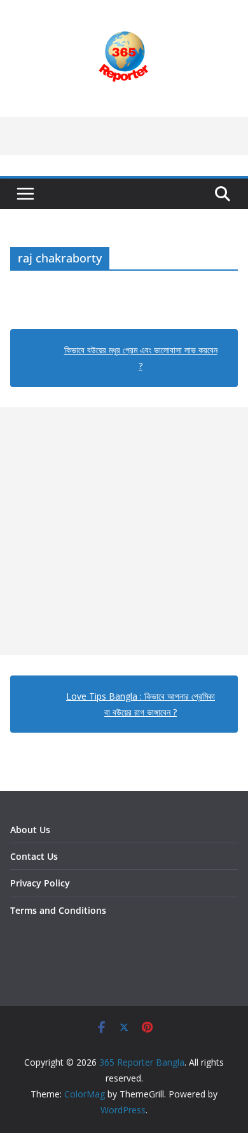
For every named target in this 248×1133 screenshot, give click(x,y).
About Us (30, 830)
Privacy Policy (40, 883)
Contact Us (34, 856)
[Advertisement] (124, 531)
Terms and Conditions (58, 910)
